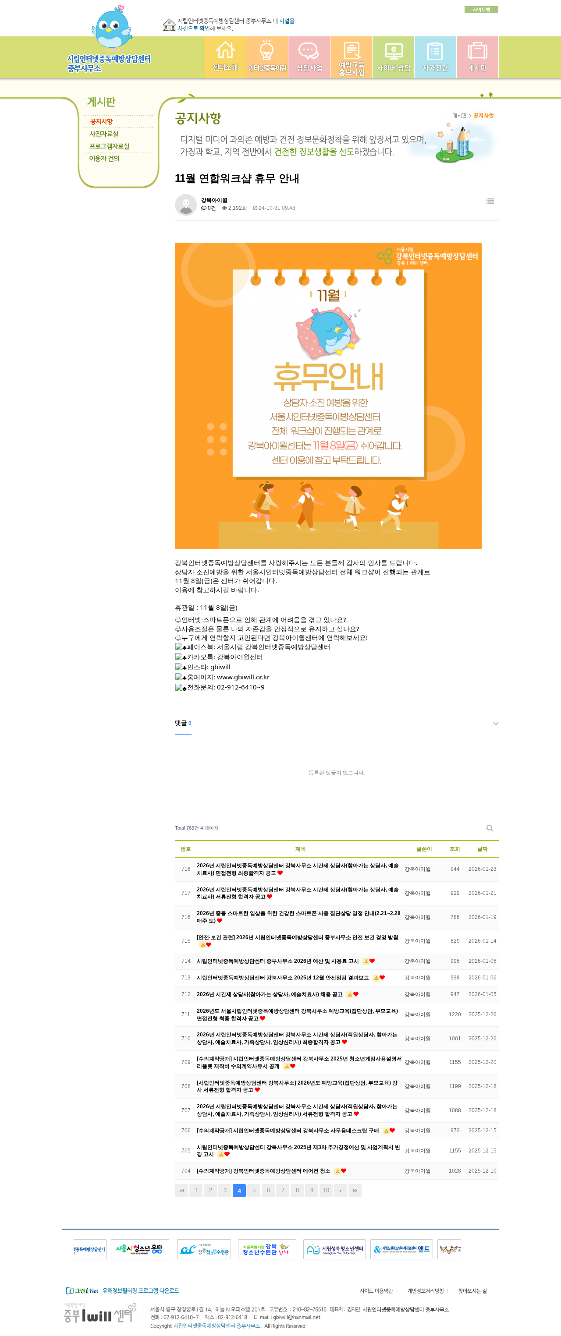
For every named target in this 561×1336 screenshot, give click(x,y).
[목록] (490, 201)
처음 (181, 1190)
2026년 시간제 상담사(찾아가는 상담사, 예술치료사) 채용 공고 (270, 994)
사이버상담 (393, 57)
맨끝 (355, 1190)
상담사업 (309, 57)
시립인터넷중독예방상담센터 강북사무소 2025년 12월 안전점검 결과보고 (283, 978)
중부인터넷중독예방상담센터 (225, 57)
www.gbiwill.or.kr (243, 676)
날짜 (482, 849)
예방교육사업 (351, 57)
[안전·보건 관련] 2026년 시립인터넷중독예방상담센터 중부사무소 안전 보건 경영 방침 (297, 937)
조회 (455, 849)
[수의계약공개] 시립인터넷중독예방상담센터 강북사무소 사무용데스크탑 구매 (288, 1130)
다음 (340, 1190)
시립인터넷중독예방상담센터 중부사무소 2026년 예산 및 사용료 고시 (278, 961)
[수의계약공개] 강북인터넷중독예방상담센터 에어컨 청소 (264, 1171)
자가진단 (435, 57)
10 (326, 1190)
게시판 (477, 57)
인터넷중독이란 (267, 57)
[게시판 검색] (490, 828)
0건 (211, 208)
